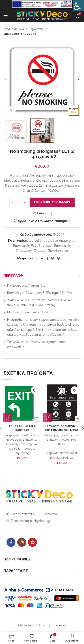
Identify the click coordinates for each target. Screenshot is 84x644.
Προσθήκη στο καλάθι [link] (52, 202)
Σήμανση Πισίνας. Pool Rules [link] (62, 442)
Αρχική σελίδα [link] (14, 29)
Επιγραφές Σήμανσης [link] (19, 33)
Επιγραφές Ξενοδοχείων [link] (32, 246)
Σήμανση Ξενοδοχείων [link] (51, 250)
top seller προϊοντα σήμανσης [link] (51, 240)
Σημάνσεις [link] (36, 29)
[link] (78, 5)
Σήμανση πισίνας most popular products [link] (62, 455)
